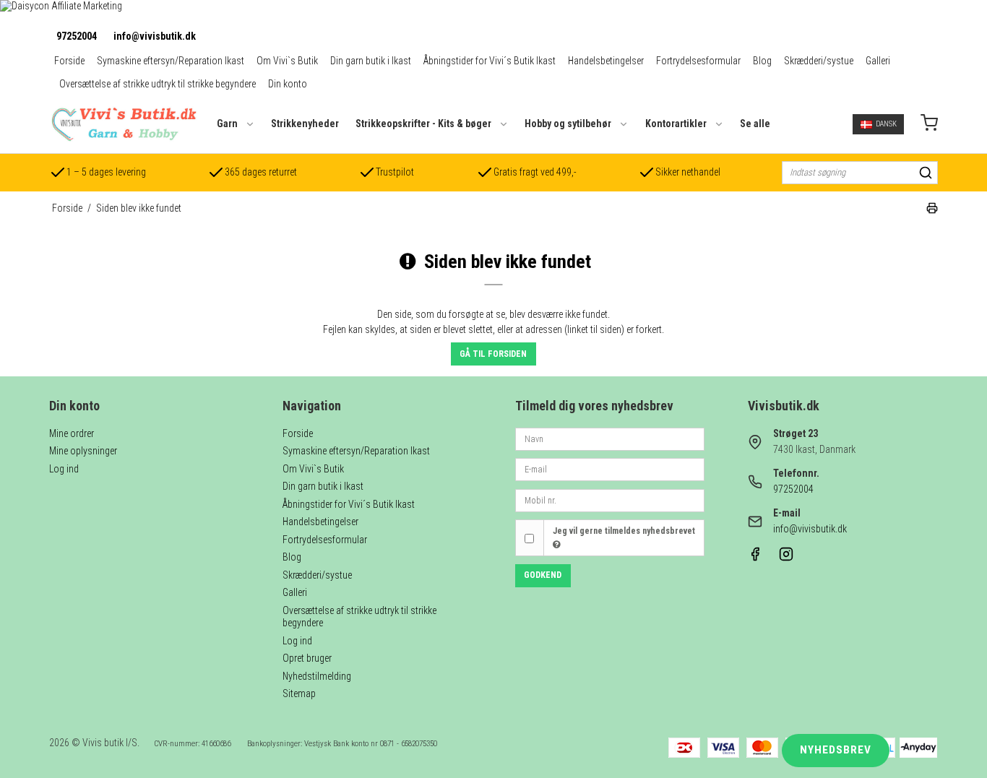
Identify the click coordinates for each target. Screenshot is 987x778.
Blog (762, 60)
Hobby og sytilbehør (568, 123)
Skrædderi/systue (818, 60)
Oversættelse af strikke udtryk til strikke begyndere (157, 84)
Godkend (542, 575)
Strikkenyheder (305, 123)
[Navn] (609, 438)
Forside (69, 60)
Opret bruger (307, 658)
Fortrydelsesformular (698, 60)
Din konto (287, 84)
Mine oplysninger (83, 451)
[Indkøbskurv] (929, 124)
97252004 (76, 36)
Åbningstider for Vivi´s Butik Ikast (489, 60)
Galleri (878, 60)
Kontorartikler (676, 123)
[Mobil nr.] (609, 499)
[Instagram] (786, 557)
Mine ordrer (71, 433)
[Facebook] (755, 557)
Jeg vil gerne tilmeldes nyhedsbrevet (624, 531)
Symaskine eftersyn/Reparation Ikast (170, 60)
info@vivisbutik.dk (154, 36)
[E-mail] (609, 469)
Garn (227, 123)
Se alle (755, 123)
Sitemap (299, 693)
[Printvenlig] (932, 210)
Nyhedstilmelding (317, 676)
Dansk (886, 124)
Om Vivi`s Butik (287, 60)
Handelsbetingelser (606, 60)
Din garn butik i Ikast (370, 60)
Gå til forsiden (493, 354)
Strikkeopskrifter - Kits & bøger (423, 123)
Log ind (64, 469)
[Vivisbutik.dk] (123, 124)
